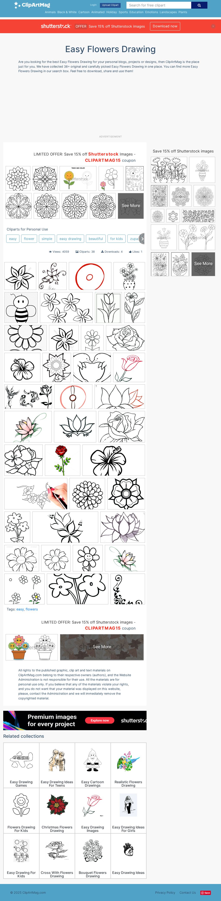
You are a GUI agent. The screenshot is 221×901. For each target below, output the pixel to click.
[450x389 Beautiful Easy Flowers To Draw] (24, 591)
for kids (116, 239)
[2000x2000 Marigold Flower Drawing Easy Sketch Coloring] (87, 495)
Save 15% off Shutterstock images (183, 151)
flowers (32, 609)
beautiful (96, 239)
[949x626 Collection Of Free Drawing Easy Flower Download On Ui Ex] (66, 309)
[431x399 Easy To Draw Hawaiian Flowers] (22, 369)
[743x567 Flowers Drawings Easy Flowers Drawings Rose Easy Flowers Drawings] (122, 428)
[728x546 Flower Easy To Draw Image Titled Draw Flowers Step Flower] (73, 398)
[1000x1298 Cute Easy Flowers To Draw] (108, 309)
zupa (134, 239)
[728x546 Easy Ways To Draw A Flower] (90, 278)
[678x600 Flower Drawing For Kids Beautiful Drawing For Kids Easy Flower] (92, 369)
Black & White (67, 12)
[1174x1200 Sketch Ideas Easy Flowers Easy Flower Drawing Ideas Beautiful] (88, 560)
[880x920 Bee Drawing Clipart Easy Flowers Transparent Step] (21, 309)
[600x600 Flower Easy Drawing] (128, 591)
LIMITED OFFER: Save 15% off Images (83, 154)
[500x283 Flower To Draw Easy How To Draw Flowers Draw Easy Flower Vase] (120, 398)
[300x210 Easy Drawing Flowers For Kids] (26, 340)
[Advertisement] (108, 106)
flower (29, 239)
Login (93, 4)
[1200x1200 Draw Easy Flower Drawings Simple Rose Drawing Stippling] (20, 278)
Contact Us (188, 892)
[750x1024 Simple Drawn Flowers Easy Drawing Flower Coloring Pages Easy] (17, 529)
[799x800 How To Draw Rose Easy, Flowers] (62, 462)
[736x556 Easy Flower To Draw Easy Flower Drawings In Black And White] (125, 339)
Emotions (151, 12)
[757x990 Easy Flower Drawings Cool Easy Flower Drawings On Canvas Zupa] (92, 340)
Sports (123, 12)
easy (13, 239)
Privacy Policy (165, 892)
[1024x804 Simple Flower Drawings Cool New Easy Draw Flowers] (123, 529)
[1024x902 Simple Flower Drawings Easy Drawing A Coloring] (22, 560)
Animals (50, 12)
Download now (165, 26)
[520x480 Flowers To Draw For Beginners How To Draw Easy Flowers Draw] (24, 462)
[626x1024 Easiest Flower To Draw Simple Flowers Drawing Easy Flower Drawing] (134, 309)
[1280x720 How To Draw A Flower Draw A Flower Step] (114, 462)
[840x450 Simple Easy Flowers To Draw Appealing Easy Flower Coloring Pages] (65, 529)
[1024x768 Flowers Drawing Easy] (28, 429)
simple (47, 239)
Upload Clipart (110, 4)
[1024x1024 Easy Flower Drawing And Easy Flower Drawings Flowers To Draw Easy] (64, 340)
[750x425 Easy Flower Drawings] (77, 591)
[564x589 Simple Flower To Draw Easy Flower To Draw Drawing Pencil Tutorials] (55, 560)
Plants (182, 12)
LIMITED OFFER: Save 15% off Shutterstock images (87, 622)
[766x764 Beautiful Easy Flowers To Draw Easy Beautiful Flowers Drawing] (129, 277)
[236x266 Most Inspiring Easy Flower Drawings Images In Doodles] (52, 278)
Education (136, 12)
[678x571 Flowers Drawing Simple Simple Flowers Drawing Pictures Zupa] (75, 428)
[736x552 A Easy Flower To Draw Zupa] (125, 560)
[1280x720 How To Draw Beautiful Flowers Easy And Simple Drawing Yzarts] (36, 495)
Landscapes (168, 12)
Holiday (111, 12)
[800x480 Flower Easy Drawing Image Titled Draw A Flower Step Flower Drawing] (28, 398)
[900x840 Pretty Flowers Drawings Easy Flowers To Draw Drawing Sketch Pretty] (126, 495)
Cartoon (84, 12)
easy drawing (70, 239)
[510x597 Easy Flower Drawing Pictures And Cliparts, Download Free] (57, 369)
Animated (98, 12)
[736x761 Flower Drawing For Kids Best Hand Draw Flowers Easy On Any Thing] (129, 369)
